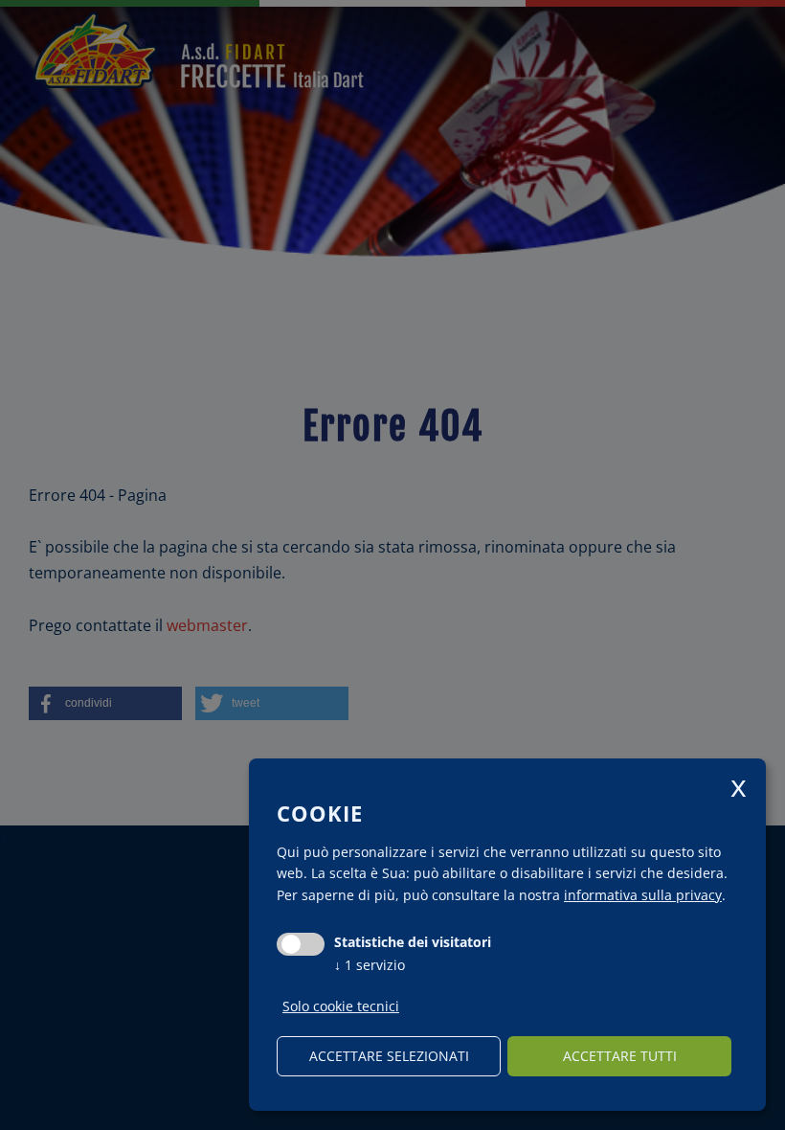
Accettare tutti (620, 1056)
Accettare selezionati (389, 1056)
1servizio (369, 965)
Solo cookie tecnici (340, 1006)
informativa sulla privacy (643, 895)
